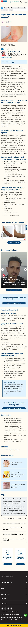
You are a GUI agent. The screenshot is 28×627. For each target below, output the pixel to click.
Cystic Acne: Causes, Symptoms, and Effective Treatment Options (17, 474)
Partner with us (9, 614)
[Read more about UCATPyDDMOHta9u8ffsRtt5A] (10, 22)
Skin (9, 7)
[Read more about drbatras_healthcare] (2, 22)
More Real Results (14, 242)
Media (2, 614)
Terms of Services (5, 619)
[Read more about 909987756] (14, 270)
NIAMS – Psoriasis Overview (11, 450)
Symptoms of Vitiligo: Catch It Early (16, 463)
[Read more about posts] (7, 22)
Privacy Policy (14, 619)
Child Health (5, 10)
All (2, 7)
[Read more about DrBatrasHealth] (5, 608)
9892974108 (15, 2)
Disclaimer (22, 619)
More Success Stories (14, 290)
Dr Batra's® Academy (17, 617)
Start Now (20, 564)
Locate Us (16, 614)
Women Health (22, 7)
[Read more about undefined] (4, 1)
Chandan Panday (7, 277)
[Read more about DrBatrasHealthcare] (5, 22)
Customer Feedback (6, 617)
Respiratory (14, 7)
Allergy (11, 10)
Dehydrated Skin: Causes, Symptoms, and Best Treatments (18, 485)
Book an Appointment (14, 303)
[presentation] (2, 232)
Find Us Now (7, 564)
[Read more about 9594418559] (25, 615)
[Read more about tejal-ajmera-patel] (4, 53)
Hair (5, 7)
